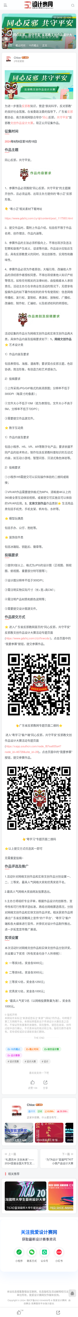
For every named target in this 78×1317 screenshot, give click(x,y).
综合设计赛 (53, 1049)
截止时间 (20, 45)
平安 (65, 117)
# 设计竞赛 (13, 1061)
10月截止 (34, 45)
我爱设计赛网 (60, 1300)
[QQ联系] (72, 1293)
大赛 (30, 123)
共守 (59, 117)
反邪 (70, 111)
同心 (45, 117)
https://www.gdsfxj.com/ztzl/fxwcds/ (28, 638)
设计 (24, 123)
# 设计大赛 (30, 1061)
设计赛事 (15, 1055)
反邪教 (26, 106)
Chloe (17, 57)
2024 (8, 141)
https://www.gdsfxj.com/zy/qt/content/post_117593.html (39, 218)
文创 (13, 123)
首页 (9, 45)
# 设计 (45, 1061)
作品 (19, 123)
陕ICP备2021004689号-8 (40, 1300)
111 (33, 1111)
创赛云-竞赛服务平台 (34, 1303)
